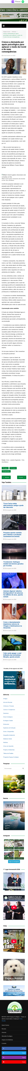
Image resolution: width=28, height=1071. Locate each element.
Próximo (21, 477)
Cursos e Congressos (9, 709)
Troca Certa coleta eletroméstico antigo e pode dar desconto (13, 505)
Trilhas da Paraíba (8, 753)
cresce (14, 468)
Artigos (5, 698)
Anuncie (4, 1032)
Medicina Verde (7, 739)
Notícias (5, 742)
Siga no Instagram (14, 861)
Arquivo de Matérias (7, 1040)
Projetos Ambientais (9, 750)
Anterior (7, 477)
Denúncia (5, 713)
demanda (6, 471)
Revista (4, 1029)
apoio (5, 468)
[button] (9, 844)
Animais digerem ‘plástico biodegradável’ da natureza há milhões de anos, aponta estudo (13, 594)
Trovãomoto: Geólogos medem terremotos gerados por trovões (13, 564)
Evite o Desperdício (8, 731)
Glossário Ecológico (7, 1036)
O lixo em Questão (8, 746)
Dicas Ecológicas (8, 717)
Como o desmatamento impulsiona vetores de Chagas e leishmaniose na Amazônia (12, 625)
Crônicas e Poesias (8, 706)
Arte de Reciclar (7, 702)
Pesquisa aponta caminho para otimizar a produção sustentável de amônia (12, 534)
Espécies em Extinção (9, 728)
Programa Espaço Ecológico (11, 757)
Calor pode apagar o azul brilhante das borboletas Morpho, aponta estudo (12, 655)
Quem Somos (5, 1025)
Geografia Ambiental (9, 735)
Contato (4, 1043)
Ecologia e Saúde (8, 720)
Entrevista (6, 724)
